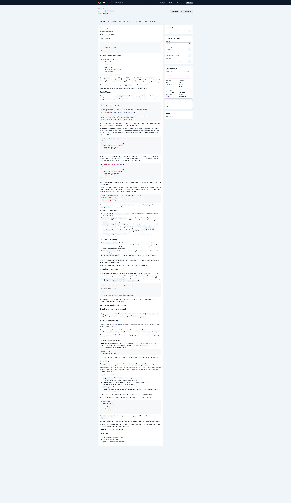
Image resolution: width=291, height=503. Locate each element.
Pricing (170, 2)
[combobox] (127, 2)
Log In (189, 2)
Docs (176, 2)
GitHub (167, 106)
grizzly (101, 11)
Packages (162, 2)
